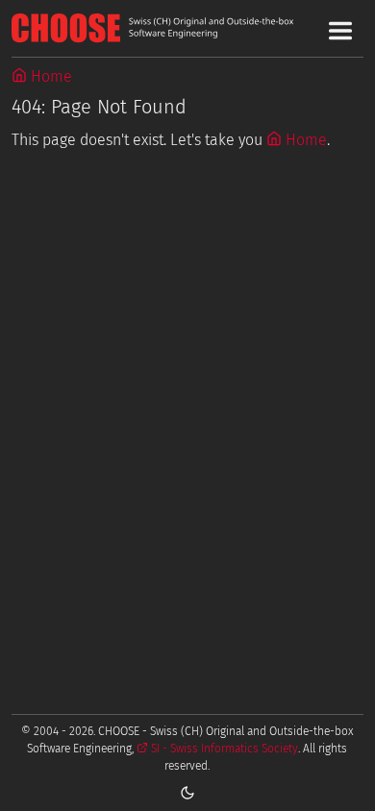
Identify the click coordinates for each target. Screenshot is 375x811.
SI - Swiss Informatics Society (223, 748)
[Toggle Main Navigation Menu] (340, 30)
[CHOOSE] (188, 27)
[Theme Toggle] (187, 791)
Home (49, 76)
